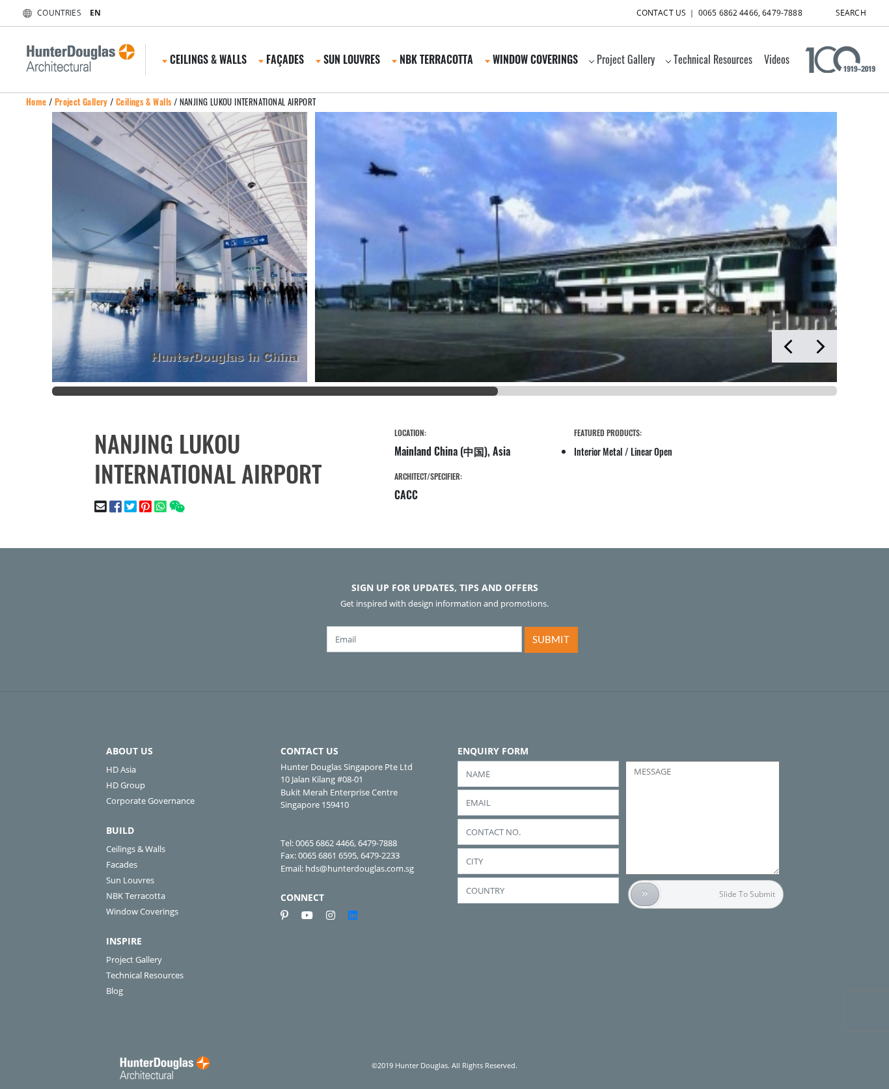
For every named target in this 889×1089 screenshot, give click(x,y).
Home (36, 101)
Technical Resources (713, 59)
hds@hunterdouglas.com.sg (359, 868)
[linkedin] (352, 915)
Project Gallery (626, 59)
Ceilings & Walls (143, 101)
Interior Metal (598, 451)
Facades (121, 864)
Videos (776, 59)
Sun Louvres (130, 880)
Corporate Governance (150, 800)
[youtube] (312, 915)
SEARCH (851, 12)
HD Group (125, 785)
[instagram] (336, 915)
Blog (114, 991)
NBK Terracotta (135, 896)
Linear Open (651, 451)
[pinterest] (289, 915)
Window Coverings (142, 911)
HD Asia (121, 769)
